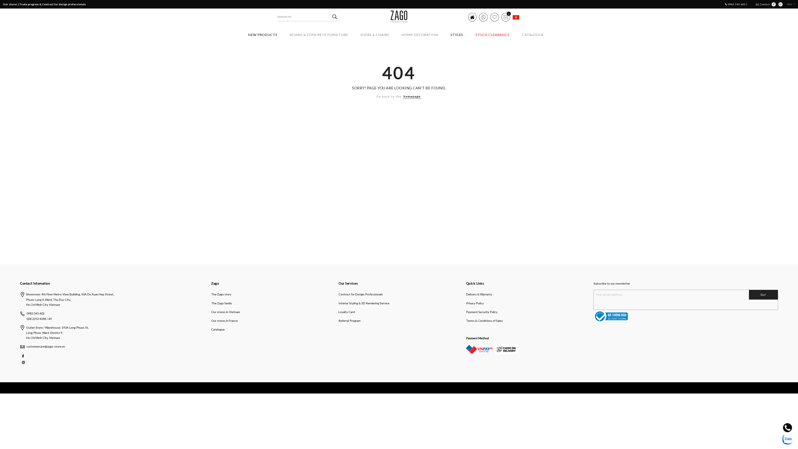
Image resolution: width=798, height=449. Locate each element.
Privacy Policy (475, 303)
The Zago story (221, 294)
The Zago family (221, 303)
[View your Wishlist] (494, 17)
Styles (457, 35)
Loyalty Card (347, 312)
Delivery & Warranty (479, 294)
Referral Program (350, 320)
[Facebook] (23, 355)
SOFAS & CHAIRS (375, 35)
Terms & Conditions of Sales (484, 320)
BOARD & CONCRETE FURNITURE (319, 35)
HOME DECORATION (419, 35)
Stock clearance (492, 35)
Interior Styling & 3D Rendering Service (364, 303)
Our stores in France (224, 320)
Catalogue (533, 35)
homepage (412, 96)
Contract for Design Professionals (361, 294)
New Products (262, 35)
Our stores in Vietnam (225, 312)
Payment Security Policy (482, 312)
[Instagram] (24, 362)
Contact (765, 4)
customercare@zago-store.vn (46, 346)
